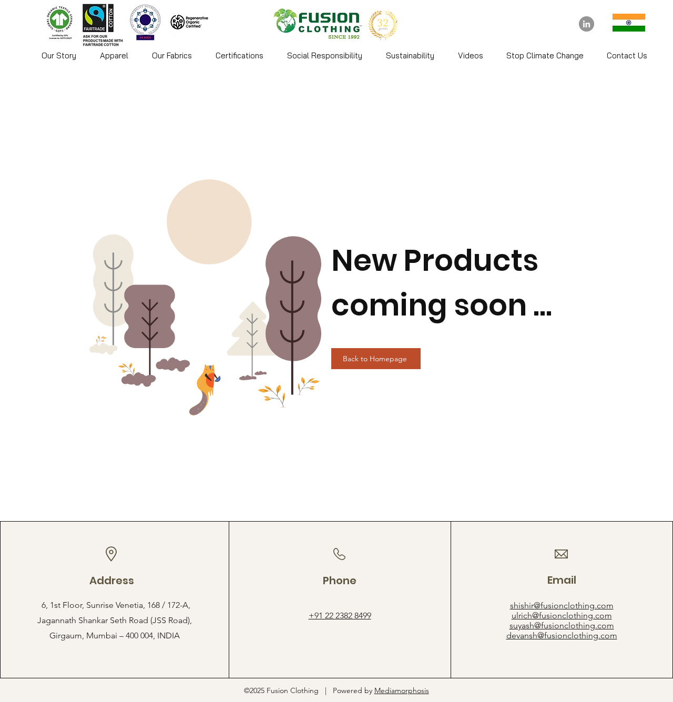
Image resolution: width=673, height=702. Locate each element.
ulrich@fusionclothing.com (562, 615)
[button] (114, 56)
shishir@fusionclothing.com (562, 606)
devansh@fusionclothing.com (561, 635)
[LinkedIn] (586, 24)
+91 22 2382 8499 (340, 615)
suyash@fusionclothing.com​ (561, 625)
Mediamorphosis (401, 690)
